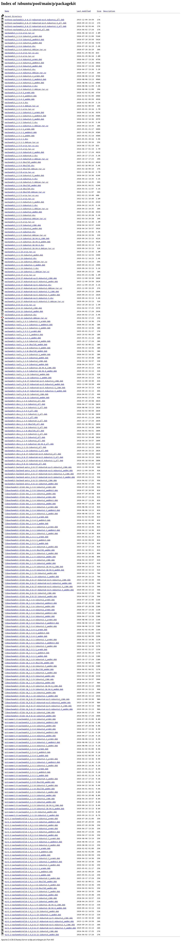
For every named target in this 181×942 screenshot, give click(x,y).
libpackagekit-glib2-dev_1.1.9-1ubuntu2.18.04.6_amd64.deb (34, 570)
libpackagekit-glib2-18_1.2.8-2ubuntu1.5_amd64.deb (31, 666)
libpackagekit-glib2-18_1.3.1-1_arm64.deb (26, 650)
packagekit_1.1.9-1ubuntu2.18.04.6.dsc (24, 245)
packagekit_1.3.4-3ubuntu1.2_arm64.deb (24, 76)
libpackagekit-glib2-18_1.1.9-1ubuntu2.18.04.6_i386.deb (33, 686)
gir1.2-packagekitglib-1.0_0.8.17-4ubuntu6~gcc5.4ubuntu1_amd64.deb (39, 921)
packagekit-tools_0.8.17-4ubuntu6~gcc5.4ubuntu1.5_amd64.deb (35, 391)
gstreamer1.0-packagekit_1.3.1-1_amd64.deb (26, 776)
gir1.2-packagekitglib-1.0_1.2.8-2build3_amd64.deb (31, 888)
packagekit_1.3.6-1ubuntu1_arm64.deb (23, 36)
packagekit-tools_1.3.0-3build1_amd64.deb (26, 345)
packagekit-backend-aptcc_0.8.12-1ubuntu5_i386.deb (31, 480)
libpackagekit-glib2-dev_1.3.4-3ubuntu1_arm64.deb (30, 497)
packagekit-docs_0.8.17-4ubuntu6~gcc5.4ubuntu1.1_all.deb (34, 461)
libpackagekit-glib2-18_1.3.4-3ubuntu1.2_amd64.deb (31, 626)
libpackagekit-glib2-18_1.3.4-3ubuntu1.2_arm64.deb (31, 620)
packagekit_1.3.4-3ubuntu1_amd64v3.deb (24, 63)
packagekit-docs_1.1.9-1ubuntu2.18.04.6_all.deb (29, 444)
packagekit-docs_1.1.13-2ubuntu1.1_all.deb (26, 451)
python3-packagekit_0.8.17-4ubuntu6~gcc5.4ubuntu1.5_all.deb (35, 23)
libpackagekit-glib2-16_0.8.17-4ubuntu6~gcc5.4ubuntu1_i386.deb (37, 699)
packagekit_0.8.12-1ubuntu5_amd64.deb (24, 311)
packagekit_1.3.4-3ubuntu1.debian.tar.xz (25, 73)
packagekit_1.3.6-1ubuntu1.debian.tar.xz (25, 50)
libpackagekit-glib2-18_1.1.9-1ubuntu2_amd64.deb (30, 683)
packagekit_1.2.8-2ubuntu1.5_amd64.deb (24, 175)
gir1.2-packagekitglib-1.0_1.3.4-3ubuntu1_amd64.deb (31, 835)
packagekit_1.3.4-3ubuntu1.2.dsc (21, 86)
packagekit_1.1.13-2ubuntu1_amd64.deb (24, 255)
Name (7, 11)
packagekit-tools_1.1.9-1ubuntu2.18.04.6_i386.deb (30, 368)
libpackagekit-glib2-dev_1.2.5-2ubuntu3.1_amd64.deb (31, 553)
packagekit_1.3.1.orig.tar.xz (19, 109)
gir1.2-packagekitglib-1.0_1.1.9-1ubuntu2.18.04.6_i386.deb (35, 905)
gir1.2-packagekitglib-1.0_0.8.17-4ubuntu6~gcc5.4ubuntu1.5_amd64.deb (40, 928)
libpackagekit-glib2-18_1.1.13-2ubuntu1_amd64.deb (30, 693)
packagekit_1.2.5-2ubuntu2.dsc (20, 215)
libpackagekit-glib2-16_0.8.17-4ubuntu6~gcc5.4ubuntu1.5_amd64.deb (39, 709)
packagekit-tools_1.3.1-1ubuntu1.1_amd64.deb (27, 328)
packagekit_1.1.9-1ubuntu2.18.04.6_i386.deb (27, 238)
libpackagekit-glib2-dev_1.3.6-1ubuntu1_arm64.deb (30, 487)
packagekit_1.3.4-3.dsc (16, 103)
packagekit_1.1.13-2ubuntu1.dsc (21, 258)
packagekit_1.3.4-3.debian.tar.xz (22, 106)
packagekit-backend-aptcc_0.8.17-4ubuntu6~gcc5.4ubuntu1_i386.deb (38, 467)
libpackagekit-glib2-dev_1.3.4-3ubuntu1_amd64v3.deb (31, 500)
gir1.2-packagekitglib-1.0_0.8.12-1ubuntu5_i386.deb (31, 931)
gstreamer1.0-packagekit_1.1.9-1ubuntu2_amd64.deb (30, 802)
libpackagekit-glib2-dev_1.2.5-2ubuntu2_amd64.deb (30, 557)
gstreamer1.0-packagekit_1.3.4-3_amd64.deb (26, 756)
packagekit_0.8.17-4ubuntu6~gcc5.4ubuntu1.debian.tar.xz (33, 288)
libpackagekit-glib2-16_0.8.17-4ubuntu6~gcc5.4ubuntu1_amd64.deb (37, 703)
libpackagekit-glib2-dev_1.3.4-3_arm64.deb (26, 517)
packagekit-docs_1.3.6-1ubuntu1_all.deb (25, 401)
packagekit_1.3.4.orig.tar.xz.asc (22, 53)
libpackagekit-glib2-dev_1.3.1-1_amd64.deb (26, 543)
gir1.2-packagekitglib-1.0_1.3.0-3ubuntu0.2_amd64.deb (32, 878)
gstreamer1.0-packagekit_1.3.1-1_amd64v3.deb (27, 772)
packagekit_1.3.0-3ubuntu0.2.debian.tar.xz (26, 159)
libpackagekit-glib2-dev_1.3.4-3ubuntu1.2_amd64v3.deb (32, 510)
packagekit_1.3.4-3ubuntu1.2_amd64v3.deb (25, 79)
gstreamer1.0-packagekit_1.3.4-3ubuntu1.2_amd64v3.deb (32, 742)
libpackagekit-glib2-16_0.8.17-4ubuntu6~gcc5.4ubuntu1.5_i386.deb (38, 706)
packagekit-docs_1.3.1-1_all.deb (21, 417)
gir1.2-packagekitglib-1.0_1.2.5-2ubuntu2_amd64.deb (31, 895)
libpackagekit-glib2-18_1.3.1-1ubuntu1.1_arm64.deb (31, 640)
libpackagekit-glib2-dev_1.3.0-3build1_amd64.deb (30, 550)
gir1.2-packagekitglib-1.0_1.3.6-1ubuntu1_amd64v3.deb (32, 822)
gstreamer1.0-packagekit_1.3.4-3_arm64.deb (26, 749)
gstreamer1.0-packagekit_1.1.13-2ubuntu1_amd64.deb (31, 812)
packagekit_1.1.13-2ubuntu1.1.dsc (22, 268)
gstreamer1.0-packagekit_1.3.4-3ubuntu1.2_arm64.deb (31, 739)
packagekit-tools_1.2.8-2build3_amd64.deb (26, 351)
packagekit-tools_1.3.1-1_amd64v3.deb (24, 335)
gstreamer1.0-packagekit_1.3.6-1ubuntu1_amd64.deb (30, 726)
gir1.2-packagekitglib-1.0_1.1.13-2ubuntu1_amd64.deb (32, 911)
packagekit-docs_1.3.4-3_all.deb (21, 411)
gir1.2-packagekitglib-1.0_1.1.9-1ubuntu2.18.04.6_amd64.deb (35, 908)
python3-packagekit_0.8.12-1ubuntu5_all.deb (27, 30)
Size (99, 11)
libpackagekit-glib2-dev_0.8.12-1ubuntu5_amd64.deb (31, 597)
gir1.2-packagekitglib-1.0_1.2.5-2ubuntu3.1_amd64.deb (32, 892)
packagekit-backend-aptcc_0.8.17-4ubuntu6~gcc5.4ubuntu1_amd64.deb (39, 471)
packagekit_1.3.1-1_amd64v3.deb (21, 132)
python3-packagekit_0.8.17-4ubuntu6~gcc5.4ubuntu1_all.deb (34, 20)
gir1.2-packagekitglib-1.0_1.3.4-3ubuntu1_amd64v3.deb (32, 832)
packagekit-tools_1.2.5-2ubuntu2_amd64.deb (26, 358)
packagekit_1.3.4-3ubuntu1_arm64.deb (23, 59)
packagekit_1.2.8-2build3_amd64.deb (23, 185)
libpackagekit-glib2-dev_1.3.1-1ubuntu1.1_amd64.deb (31, 534)
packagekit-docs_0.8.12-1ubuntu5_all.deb (25, 464)
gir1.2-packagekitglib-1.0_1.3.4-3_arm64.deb (27, 848)
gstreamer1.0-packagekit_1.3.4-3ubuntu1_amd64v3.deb (31, 732)
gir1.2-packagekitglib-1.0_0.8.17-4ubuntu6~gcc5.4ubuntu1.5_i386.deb (40, 925)
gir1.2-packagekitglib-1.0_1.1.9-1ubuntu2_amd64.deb (31, 901)
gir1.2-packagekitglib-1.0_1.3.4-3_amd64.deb (27, 855)
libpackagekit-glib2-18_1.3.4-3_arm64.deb (26, 630)
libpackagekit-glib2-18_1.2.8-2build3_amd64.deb (29, 669)
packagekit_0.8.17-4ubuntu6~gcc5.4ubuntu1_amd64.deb (31, 282)
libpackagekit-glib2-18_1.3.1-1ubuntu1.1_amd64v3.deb (32, 643)
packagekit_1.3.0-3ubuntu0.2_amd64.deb (24, 152)
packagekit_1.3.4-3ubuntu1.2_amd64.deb (24, 83)
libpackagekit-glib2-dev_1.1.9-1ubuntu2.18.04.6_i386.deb (34, 567)
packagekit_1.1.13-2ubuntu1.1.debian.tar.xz (27, 272)
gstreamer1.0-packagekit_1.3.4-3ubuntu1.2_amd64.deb (31, 746)
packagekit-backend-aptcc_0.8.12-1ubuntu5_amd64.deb (31, 484)
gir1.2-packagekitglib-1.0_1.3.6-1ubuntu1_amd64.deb (31, 825)
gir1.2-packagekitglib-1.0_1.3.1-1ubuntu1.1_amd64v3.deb (33, 862)
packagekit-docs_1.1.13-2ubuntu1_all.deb (25, 447)
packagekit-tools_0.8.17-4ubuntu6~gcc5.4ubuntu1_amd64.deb (34, 384)
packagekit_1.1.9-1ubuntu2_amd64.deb (23, 229)
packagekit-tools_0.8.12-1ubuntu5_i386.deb (26, 394)
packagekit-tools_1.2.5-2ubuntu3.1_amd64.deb (27, 355)
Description (109, 11)
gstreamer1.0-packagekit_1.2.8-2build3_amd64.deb (30, 789)
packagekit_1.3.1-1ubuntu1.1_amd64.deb (24, 119)
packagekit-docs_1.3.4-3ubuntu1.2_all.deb (26, 408)
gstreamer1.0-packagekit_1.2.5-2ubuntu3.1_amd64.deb (31, 792)
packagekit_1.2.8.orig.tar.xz (19, 172)
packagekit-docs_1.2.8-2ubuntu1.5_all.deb (26, 427)
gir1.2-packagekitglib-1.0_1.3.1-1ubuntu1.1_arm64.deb (32, 858)
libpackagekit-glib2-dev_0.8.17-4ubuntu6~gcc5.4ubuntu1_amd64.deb (38, 583)
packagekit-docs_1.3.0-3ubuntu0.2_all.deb (26, 421)
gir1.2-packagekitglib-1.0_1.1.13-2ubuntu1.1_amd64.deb (33, 915)
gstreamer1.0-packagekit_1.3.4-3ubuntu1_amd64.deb (30, 736)
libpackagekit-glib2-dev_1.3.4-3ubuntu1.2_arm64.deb (31, 507)
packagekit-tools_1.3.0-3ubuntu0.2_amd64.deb (27, 341)
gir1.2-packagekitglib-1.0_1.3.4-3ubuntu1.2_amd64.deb (32, 845)
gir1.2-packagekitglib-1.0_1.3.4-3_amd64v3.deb (28, 852)
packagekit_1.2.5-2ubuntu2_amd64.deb (23, 212)
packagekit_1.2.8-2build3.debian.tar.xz (25, 192)
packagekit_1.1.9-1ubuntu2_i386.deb (23, 225)
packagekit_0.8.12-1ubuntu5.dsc (21, 315)
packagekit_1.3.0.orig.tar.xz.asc (22, 146)
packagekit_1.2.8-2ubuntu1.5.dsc (21, 179)
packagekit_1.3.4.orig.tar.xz (19, 56)
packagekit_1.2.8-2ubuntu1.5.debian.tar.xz (26, 182)
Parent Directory (13, 16)
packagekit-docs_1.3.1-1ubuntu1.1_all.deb (26, 414)
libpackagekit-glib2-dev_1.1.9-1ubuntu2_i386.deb (30, 560)
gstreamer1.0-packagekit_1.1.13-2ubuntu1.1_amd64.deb (32, 815)
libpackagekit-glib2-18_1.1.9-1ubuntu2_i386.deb (29, 679)
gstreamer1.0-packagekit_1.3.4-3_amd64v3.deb (27, 752)
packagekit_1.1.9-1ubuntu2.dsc (20, 232)
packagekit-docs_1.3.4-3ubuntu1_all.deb (25, 404)
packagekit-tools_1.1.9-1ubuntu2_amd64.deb (26, 364)
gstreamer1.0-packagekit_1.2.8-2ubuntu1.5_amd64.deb (31, 785)
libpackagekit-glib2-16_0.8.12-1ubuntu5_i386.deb (30, 713)
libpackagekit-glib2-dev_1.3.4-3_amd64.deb (26, 524)
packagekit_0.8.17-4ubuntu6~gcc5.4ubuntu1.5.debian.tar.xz (34, 301)
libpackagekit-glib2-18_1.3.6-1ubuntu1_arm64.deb (30, 600)
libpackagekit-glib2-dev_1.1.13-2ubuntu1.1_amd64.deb (32, 577)
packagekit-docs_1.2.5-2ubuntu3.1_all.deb (26, 434)
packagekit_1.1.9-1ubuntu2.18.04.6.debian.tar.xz (30, 248)
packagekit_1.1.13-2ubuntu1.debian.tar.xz (26, 262)
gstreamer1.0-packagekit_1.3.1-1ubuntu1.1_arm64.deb (31, 759)
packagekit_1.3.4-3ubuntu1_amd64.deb (23, 66)
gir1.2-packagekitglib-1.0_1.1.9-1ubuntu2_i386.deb (31, 898)
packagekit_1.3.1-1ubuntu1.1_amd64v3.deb (25, 116)
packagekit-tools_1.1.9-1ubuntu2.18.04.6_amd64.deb (31, 371)
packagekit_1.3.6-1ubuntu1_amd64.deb (23, 43)
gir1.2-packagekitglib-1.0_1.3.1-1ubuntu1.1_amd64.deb (32, 865)
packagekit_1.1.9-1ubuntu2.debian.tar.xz (25, 235)
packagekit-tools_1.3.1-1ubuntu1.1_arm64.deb (27, 321)
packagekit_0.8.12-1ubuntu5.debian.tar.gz (26, 318)
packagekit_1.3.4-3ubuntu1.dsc (20, 69)
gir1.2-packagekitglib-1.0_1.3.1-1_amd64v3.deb (28, 872)
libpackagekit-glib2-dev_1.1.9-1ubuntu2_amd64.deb (30, 563)
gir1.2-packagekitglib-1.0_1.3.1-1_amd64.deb (27, 875)
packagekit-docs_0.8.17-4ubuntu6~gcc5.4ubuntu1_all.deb (33, 454)
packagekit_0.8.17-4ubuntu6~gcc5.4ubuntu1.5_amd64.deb (32, 295)
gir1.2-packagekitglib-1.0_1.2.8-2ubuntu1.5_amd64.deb (32, 885)
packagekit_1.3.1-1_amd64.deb (19, 136)
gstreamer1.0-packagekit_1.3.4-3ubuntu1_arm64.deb (30, 729)
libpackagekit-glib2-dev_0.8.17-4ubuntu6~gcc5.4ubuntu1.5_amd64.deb (39, 590)
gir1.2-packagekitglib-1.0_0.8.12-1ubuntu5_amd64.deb (32, 935)
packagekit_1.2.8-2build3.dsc (19, 189)
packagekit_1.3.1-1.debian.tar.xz (22, 142)
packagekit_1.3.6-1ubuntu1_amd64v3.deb (24, 40)
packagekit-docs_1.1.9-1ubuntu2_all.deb (25, 441)
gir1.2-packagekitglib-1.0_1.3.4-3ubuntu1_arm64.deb (31, 829)
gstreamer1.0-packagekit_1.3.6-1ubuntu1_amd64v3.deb (31, 722)
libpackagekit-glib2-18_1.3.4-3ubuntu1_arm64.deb (30, 610)
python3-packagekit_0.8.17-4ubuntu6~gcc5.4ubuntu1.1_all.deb (35, 26)
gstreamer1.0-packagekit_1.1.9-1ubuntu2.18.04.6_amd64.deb (34, 809)
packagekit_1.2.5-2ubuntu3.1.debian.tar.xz (26, 209)
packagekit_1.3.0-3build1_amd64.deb (23, 162)
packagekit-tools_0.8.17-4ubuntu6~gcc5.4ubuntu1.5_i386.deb (35, 388)
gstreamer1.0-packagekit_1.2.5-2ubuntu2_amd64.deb (30, 795)
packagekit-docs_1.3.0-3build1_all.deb (24, 424)
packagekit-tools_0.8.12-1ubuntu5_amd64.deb (27, 398)
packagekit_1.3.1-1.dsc (16, 139)
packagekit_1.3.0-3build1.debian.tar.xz (25, 169)
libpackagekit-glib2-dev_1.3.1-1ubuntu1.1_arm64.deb (31, 527)
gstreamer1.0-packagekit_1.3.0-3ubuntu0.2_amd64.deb (31, 779)
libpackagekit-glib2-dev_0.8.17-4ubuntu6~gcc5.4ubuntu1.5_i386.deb (39, 587)
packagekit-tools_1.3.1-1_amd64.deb (23, 338)
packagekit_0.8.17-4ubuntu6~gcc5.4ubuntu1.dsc (28, 285)
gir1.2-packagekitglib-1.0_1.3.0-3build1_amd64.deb (31, 882)
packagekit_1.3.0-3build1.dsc (19, 166)
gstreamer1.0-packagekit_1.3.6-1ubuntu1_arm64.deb (30, 719)
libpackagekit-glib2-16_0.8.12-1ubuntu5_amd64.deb (30, 716)
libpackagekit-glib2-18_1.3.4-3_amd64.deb (26, 636)
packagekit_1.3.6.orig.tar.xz (19, 33)
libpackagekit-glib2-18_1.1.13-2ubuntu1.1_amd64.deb (31, 696)
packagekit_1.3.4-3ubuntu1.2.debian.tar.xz (26, 89)
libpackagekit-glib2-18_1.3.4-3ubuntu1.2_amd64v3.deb (32, 623)
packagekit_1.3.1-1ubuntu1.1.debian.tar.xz (26, 126)
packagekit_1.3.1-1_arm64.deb (19, 129)
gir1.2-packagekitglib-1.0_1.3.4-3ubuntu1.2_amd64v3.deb (33, 842)
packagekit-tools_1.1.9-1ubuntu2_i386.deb (26, 361)
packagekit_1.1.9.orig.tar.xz (19, 222)
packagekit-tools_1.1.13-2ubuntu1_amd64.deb (27, 374)
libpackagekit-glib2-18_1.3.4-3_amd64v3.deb (27, 633)
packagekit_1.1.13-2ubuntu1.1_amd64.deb (25, 265)
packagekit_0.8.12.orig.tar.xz (20, 305)
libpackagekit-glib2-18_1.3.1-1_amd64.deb (26, 656)
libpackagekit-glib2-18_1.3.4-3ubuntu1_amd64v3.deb (31, 613)
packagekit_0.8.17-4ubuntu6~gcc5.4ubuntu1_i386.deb (31, 278)
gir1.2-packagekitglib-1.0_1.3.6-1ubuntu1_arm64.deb (31, 819)
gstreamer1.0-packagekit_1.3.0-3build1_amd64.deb (30, 782)
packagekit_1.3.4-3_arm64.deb (19, 93)
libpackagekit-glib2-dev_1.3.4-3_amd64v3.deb (27, 520)
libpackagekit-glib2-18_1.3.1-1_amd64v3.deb (27, 653)
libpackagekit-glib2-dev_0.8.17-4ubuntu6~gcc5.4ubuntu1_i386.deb (37, 580)
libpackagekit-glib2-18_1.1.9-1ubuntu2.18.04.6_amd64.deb (34, 689)
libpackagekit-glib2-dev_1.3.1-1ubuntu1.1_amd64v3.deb (32, 530)
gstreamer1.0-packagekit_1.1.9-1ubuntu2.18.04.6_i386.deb (34, 805)
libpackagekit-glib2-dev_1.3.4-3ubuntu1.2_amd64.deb (31, 514)
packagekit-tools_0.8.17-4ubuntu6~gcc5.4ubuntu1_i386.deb (34, 381)
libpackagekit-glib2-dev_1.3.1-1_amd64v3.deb (27, 540)
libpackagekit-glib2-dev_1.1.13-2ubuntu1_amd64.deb (31, 573)
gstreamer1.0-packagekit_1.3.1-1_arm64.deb (26, 769)
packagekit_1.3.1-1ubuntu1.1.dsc (21, 122)
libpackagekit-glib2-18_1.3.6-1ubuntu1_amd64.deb (30, 606)
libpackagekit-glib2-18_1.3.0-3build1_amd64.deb (29, 663)
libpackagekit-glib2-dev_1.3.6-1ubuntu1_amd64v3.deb (31, 490)
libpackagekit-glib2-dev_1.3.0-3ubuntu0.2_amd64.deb (31, 547)
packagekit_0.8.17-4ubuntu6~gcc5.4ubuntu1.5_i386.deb (32, 292)
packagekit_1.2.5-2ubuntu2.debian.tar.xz (25, 219)
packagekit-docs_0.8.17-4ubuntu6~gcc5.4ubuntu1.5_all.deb (34, 457)
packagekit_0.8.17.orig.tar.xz (20, 275)
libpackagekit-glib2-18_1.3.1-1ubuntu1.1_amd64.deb (31, 646)
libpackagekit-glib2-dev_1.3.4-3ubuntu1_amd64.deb (30, 504)
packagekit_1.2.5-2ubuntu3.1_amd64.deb (24, 202)
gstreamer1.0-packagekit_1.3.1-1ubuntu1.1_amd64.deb (31, 766)
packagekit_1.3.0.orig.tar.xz (19, 149)
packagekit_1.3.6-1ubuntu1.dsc (20, 46)
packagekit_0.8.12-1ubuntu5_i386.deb (23, 308)
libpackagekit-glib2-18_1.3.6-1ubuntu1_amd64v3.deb (31, 603)
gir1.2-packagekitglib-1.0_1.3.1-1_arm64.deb (27, 868)
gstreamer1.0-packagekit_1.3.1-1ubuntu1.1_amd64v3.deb (32, 762)
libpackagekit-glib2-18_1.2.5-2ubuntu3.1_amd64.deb (31, 673)
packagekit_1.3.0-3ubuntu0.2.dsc (21, 156)
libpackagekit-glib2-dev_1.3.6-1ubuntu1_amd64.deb (30, 494)
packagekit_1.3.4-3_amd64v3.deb (21, 96)
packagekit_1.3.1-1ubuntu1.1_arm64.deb (24, 113)
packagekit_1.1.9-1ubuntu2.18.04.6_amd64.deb (27, 242)
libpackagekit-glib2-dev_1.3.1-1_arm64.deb (26, 537)
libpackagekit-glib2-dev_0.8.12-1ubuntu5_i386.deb (30, 593)
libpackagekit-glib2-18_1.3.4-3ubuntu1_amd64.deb (30, 616)
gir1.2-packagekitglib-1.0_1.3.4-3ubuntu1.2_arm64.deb (32, 838)
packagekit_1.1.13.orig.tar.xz (20, 252)
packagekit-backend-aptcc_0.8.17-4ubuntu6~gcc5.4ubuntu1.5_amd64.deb (40, 477)
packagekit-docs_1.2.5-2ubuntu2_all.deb (25, 437)
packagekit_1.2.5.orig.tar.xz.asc (22, 195)
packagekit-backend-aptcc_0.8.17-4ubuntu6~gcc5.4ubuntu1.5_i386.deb (39, 474)
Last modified (84, 11)
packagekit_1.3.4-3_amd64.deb (19, 99)
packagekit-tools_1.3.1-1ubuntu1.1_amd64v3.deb (28, 325)
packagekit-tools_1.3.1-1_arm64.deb (23, 331)
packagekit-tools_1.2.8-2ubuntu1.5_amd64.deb (27, 348)
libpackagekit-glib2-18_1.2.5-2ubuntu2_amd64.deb (30, 676)
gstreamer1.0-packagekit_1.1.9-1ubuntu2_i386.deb (30, 799)
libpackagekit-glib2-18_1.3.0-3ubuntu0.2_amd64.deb (31, 659)
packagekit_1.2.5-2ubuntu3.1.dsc (21, 205)
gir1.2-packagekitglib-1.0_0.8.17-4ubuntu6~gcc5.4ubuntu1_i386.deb (39, 918)
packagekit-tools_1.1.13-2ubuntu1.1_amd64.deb (28, 378)
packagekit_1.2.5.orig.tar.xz (19, 199)
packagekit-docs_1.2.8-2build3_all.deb (24, 431)
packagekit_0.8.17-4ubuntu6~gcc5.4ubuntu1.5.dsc (29, 298)
